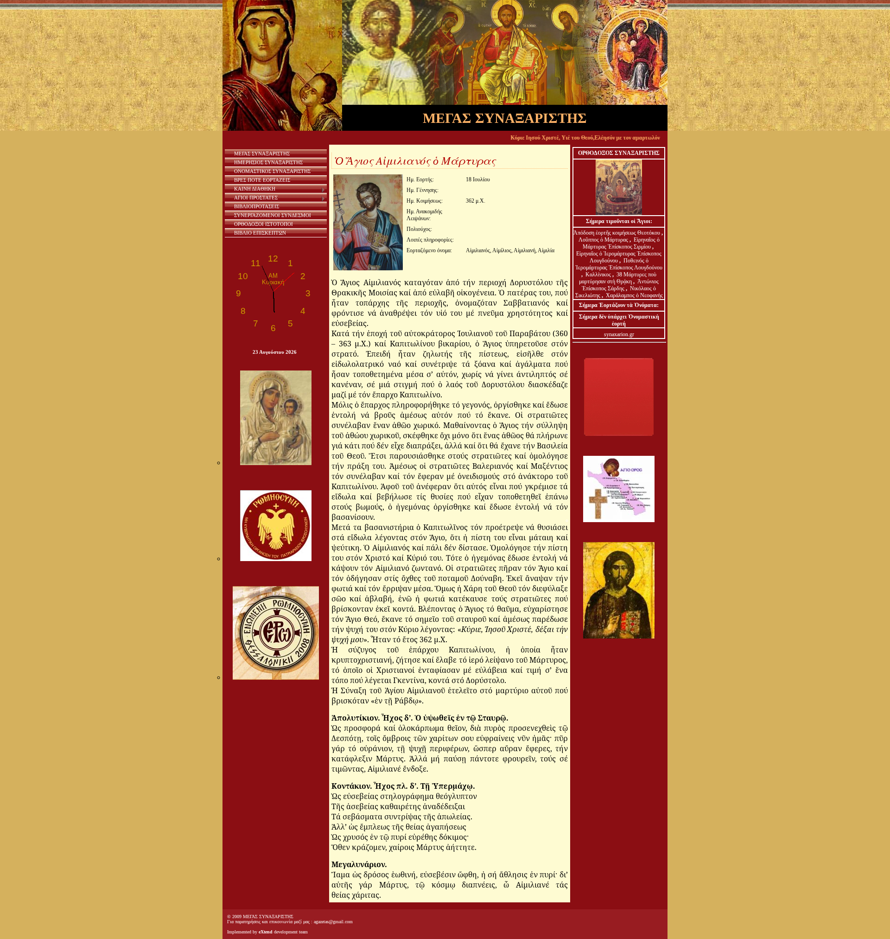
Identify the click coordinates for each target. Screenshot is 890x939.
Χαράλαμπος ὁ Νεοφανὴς (634, 295)
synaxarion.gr (619, 334)
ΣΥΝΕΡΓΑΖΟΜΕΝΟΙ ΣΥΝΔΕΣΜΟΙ (272, 215)
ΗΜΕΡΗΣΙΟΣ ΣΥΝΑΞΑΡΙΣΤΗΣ (268, 162)
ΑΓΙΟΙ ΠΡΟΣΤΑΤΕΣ (256, 197)
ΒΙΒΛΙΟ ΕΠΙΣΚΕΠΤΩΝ (260, 233)
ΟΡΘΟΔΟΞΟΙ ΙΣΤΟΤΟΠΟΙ (263, 224)
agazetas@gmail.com (333, 921)
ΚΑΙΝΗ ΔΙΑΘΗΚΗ (254, 189)
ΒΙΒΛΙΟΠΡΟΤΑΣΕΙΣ (256, 206)
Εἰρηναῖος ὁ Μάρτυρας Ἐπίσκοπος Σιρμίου (621, 243)
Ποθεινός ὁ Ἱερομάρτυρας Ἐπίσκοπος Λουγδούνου (618, 264)
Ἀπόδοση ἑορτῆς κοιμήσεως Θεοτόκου (617, 233)
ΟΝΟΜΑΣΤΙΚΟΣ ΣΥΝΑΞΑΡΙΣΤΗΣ (272, 171)
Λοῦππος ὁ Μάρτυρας (603, 239)
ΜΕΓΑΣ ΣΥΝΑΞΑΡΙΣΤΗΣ (262, 153)
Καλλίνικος (598, 274)
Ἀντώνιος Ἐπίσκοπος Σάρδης (620, 285)
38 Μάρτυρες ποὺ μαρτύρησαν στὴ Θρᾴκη (617, 278)
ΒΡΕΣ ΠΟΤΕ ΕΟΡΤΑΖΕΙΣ (262, 180)
